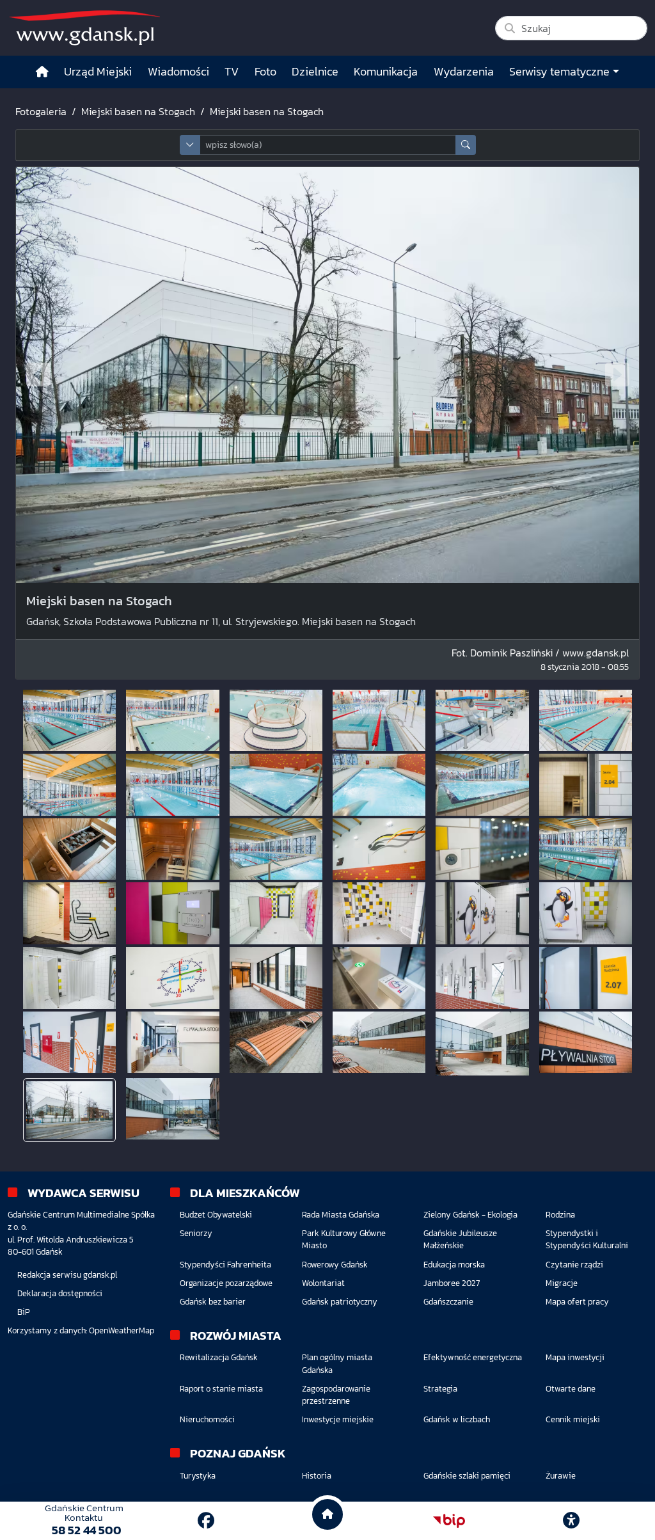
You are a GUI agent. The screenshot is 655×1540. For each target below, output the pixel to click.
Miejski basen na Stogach (138, 111)
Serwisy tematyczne (559, 71)
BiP (23, 1312)
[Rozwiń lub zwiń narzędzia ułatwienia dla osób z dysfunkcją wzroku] (571, 1521)
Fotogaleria (41, 111)
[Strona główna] (42, 72)
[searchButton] (465, 145)
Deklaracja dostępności (59, 1293)
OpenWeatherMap (121, 1330)
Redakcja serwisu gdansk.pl (67, 1275)
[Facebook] (206, 1520)
